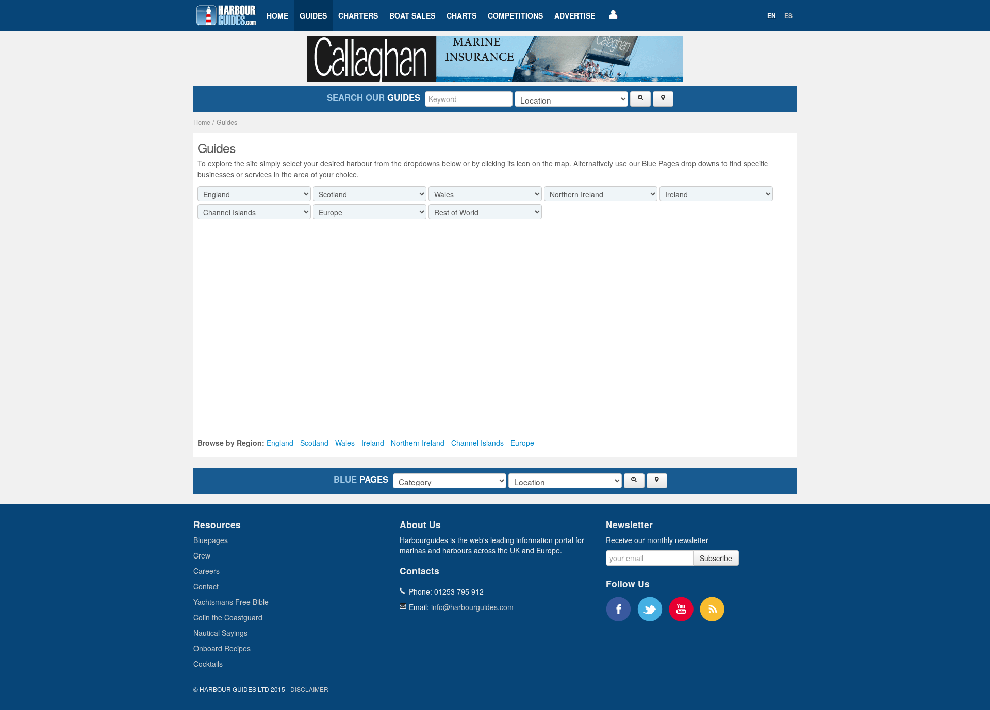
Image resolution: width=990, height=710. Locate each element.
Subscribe (716, 558)
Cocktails (208, 663)
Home (277, 15)
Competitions (515, 15)
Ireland (372, 442)
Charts (461, 15)
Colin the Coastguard (227, 617)
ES (788, 15)
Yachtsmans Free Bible (231, 602)
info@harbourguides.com (472, 607)
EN (771, 15)
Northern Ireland (417, 442)
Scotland (314, 442)
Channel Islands (477, 442)
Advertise (574, 15)
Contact (206, 586)
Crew (201, 555)
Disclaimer (309, 689)
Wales (345, 442)
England (280, 442)
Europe (522, 442)
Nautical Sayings (220, 633)
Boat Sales (412, 15)
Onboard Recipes (222, 648)
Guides (313, 15)
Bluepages (210, 540)
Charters (358, 15)
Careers (206, 571)
